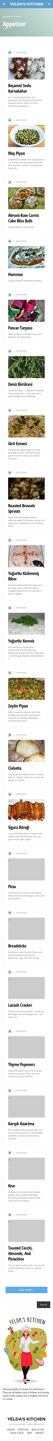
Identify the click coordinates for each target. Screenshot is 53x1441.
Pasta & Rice (17, 1432)
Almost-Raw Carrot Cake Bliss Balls (23, 218)
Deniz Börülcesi (20, 384)
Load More (25, 1290)
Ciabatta (14, 768)
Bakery (11, 1429)
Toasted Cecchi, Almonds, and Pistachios (20, 1253)
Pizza (12, 886)
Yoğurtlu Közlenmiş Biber (23, 576)
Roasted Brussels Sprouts (21, 508)
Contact (39, 1432)
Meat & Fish (38, 1429)
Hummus (15, 274)
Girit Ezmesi (17, 443)
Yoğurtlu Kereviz (21, 641)
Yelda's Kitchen (26, 4)
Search (43, 1304)
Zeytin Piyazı (18, 706)
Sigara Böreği (18, 827)
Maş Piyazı (16, 153)
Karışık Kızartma (21, 1123)
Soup (29, 1432)
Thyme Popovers (21, 1064)
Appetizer (23, 1429)
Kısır (11, 1186)
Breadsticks (17, 946)
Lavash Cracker (20, 1005)
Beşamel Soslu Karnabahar (19, 88)
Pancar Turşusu (20, 328)
